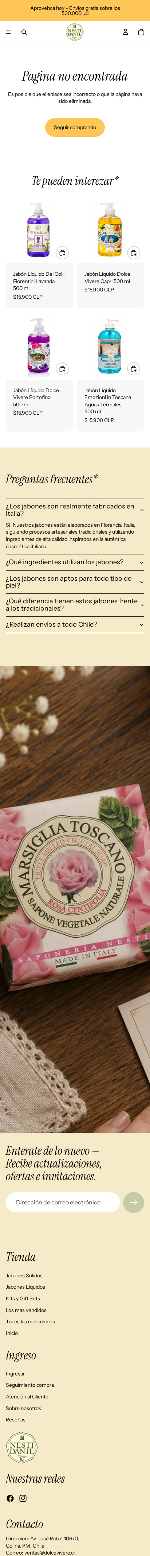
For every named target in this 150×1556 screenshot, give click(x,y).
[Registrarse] (133, 1202)
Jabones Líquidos (25, 1287)
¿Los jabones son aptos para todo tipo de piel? (68, 582)
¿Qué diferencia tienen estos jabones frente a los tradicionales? (72, 604)
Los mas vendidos (26, 1310)
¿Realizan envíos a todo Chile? (51, 624)
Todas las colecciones (30, 1321)
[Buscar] (24, 32)
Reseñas (15, 1419)
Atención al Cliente (27, 1396)
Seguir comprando (75, 127)
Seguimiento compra (30, 1385)
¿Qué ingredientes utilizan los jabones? (64, 562)
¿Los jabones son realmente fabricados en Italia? (70, 510)
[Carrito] (141, 32)
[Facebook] (10, 1498)
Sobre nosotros (23, 1408)
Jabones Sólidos (24, 1275)
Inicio (12, 1332)
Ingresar (15, 1373)
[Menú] (8, 32)
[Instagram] (23, 1498)
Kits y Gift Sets (23, 1298)
